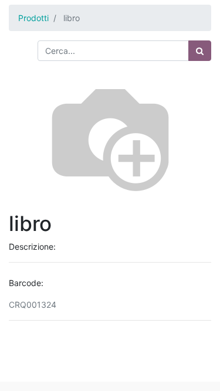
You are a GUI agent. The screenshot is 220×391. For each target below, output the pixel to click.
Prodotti (33, 18)
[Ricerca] (199, 50)
